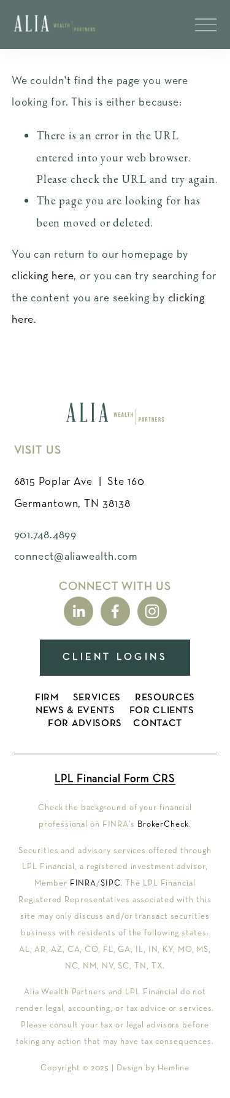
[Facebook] (115, 611)
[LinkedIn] (78, 611)
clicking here (43, 276)
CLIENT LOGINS (115, 657)
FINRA (83, 883)
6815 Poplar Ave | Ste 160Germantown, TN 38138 (79, 492)
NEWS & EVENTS (75, 711)
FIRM (47, 698)
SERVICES (97, 698)
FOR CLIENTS (161, 711)
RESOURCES (165, 698)
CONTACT (157, 724)
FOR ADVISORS (85, 724)
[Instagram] (152, 611)
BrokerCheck (163, 824)
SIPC (111, 883)
